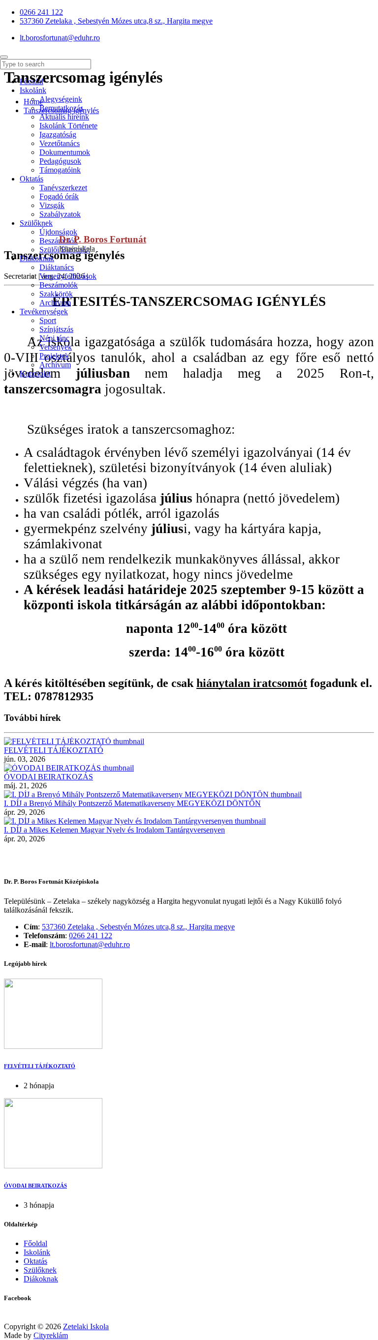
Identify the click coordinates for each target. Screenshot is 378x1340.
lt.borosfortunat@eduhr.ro (90, 944)
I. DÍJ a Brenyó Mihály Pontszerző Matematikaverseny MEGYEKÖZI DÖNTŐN (132, 803)
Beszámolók (58, 241)
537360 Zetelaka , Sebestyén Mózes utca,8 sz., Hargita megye (138, 927)
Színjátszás (56, 329)
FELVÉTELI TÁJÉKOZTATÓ (53, 750)
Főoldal (35, 1243)
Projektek (54, 356)
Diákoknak (37, 258)
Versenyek (55, 347)
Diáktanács (56, 267)
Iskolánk (37, 1252)
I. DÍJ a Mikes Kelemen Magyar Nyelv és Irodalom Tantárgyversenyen (114, 830)
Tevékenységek (44, 311)
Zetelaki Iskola (86, 1326)
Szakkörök (56, 294)
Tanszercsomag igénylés (61, 110)
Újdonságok (58, 232)
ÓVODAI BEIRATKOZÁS (48, 777)
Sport (47, 320)
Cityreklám (50, 1335)
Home (33, 101)
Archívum (55, 302)
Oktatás (35, 1261)
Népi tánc (54, 338)
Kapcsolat (35, 373)
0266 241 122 (90, 935)
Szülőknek (36, 223)
